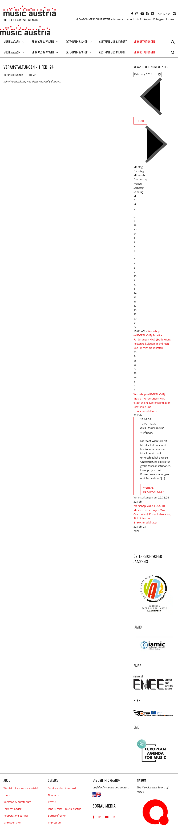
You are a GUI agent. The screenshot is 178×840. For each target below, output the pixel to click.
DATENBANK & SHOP (76, 41)
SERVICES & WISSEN (43, 41)
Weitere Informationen (153, 489)
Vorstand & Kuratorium (17, 802)
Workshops (146, 432)
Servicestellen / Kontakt (62, 788)
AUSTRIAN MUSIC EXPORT (113, 41)
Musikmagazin (11, 41)
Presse (52, 802)
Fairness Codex (12, 808)
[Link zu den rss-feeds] (147, 13)
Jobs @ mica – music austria (64, 808)
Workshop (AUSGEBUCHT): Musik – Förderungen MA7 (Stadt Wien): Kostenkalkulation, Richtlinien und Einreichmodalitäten (152, 339)
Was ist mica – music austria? (20, 788)
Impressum (55, 822)
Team (6, 795)
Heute (140, 121)
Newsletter (54, 795)
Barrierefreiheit (57, 815)
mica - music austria (152, 427)
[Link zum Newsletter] (174, 13)
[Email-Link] (152, 13)
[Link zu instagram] (136, 13)
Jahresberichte (12, 822)
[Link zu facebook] (132, 13)
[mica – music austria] (25, 30)
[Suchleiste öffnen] (173, 41)
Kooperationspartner (15, 815)
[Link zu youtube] (142, 13)
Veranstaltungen (144, 41)
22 (135, 326)
